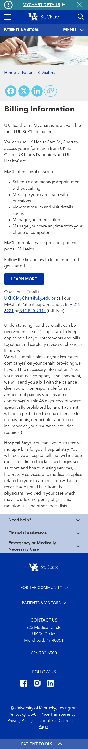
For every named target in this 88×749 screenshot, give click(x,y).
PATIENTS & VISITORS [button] (41, 603)
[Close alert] (79, 5)
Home (10, 73)
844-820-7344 (32, 311)
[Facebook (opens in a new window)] (23, 684)
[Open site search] (81, 17)
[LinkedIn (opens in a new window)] (50, 684)
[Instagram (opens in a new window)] (37, 684)
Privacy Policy (21, 721)
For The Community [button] (41, 588)
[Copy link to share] (50, 91)
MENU (69, 30)
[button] (7, 17)
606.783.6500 (44, 653)
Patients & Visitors (38, 73)
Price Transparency (59, 714)
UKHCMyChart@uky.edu (27, 298)
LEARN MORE (24, 279)
